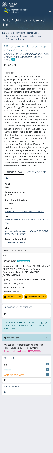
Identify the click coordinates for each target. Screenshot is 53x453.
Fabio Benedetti (21, 56)
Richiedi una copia (36, 296)
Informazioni (12, 337)
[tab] (7, 177)
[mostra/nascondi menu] (50, 10)
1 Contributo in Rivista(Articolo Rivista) (23, 36)
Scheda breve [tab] (14, 171)
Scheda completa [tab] (36, 172)
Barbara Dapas (32, 53)
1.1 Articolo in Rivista (14, 39)
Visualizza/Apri (13, 296)
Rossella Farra (12, 53)
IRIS (3, 32)
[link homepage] (10, 5)
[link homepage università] (16, 11)
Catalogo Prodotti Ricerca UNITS (24, 32)
